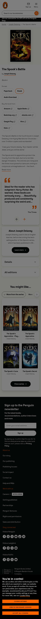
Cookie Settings (20, 601)
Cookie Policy (25, 596)
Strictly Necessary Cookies (21, 607)
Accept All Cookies (20, 613)
